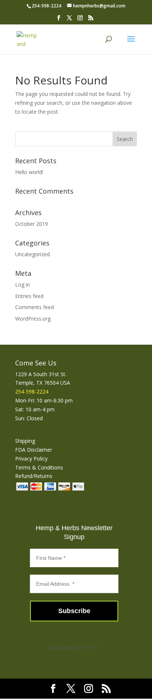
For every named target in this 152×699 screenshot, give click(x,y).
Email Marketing (61, 647)
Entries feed (29, 296)
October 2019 (31, 223)
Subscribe (74, 611)
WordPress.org (33, 318)
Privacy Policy (31, 458)
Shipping (25, 440)
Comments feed (34, 307)
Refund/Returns (33, 475)
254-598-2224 (46, 6)
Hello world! (29, 171)
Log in (22, 284)
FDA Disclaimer (33, 449)
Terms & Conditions (39, 467)
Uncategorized (32, 254)
